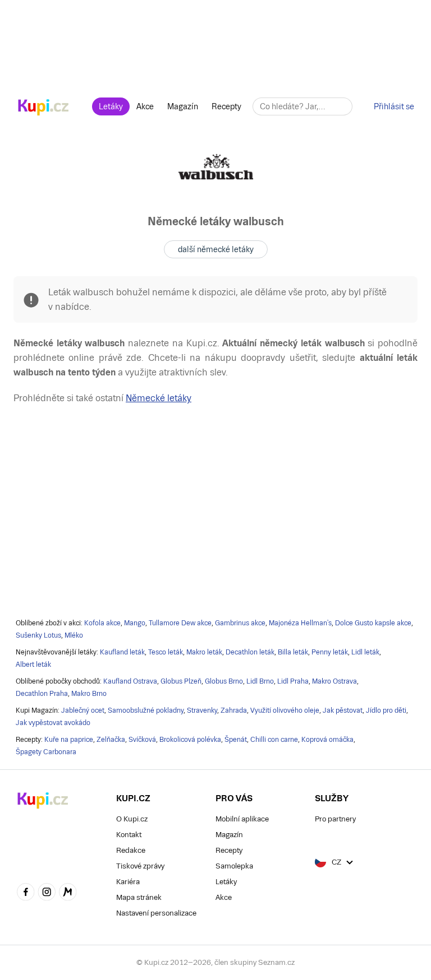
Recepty (226, 106)
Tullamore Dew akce (180, 623)
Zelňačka (111, 740)
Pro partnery (335, 819)
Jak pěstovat (343, 710)
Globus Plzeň (181, 681)
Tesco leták (165, 652)
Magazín (182, 106)
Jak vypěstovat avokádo (53, 723)
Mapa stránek (139, 897)
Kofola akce (102, 623)
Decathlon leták (250, 652)
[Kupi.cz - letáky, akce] (43, 108)
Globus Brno (224, 681)
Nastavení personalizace (156, 913)
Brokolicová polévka (190, 740)
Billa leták (293, 652)
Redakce (130, 850)
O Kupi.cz (132, 819)
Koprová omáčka (327, 740)
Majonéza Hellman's (300, 623)
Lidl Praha (293, 681)
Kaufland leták (122, 652)
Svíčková (142, 740)
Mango (134, 623)
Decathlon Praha (42, 694)
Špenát (235, 740)
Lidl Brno (260, 681)
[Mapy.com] (68, 893)
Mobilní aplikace (242, 819)
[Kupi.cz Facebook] (26, 893)
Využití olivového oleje (284, 710)
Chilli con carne (274, 740)
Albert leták (33, 664)
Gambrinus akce (240, 623)
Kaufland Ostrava (130, 681)
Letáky (111, 106)
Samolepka (234, 866)
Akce (145, 106)
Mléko (74, 635)
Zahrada (234, 710)
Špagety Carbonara (46, 752)
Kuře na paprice (68, 740)
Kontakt (128, 834)
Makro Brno (89, 694)
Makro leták (204, 652)
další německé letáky (216, 249)
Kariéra (128, 881)
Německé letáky (158, 398)
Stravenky (202, 710)
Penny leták (329, 652)
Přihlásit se (394, 106)
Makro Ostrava (334, 681)
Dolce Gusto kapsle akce (373, 623)
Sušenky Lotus (38, 635)
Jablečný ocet (82, 710)
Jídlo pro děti (386, 710)
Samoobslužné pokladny (146, 710)
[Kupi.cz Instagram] (47, 893)
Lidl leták (365, 652)
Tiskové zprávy (140, 866)
